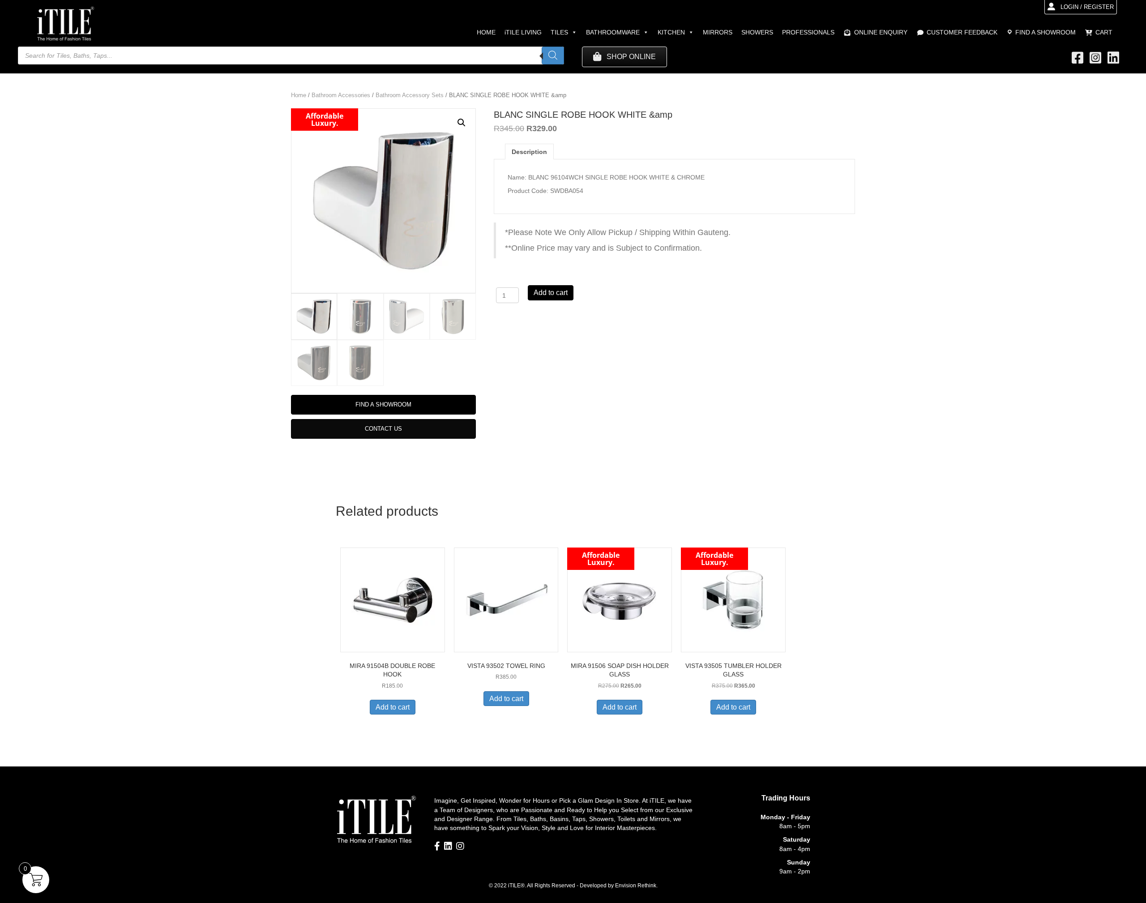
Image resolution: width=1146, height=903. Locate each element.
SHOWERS (757, 32)
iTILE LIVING (523, 32)
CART (1103, 32)
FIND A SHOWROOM (1045, 32)
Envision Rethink (635, 885)
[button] (461, 123)
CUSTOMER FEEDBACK (962, 32)
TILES (559, 32)
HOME (486, 32)
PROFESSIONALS (808, 32)
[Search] (553, 55)
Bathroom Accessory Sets (410, 95)
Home (298, 95)
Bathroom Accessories (341, 95)
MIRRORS (717, 32)
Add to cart (551, 292)
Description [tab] (529, 151)
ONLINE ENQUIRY (880, 32)
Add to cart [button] (393, 707)
